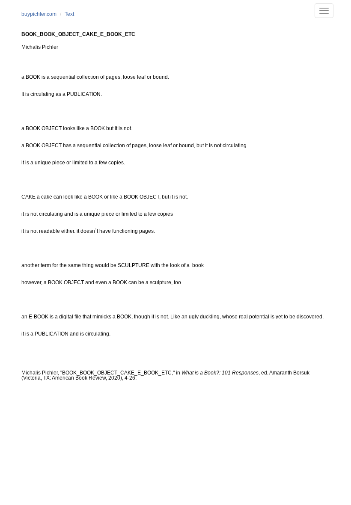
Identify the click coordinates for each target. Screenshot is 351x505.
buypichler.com (39, 14)
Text (69, 14)
